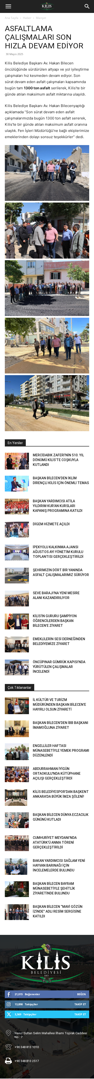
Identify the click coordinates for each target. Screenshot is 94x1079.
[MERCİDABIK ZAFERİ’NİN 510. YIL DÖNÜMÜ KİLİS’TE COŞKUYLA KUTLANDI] (17, 461)
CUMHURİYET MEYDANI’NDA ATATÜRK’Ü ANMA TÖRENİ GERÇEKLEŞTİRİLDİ (55, 842)
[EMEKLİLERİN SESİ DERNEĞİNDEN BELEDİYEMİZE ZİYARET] (17, 645)
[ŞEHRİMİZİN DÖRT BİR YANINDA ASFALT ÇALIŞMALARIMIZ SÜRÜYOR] (17, 576)
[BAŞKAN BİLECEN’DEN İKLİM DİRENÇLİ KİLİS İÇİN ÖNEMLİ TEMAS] (17, 484)
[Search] (87, 6)
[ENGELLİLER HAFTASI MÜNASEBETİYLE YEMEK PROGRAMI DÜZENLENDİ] (17, 751)
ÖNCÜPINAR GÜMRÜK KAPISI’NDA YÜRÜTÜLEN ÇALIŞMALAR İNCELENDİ (59, 666)
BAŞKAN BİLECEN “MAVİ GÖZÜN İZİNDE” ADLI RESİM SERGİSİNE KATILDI (57, 911)
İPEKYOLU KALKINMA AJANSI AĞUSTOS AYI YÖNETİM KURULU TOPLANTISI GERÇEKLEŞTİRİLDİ (58, 552)
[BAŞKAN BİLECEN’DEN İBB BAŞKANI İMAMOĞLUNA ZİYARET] (17, 728)
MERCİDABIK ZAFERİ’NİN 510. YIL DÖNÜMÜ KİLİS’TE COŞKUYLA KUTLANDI (58, 460)
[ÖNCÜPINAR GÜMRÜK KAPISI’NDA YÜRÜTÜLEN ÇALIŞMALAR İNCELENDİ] (17, 668)
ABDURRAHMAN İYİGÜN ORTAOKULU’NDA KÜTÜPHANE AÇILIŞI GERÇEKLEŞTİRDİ (57, 773)
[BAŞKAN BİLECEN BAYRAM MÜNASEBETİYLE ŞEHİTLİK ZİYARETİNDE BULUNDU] (17, 889)
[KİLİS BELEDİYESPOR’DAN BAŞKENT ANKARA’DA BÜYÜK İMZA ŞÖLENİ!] (16, 797)
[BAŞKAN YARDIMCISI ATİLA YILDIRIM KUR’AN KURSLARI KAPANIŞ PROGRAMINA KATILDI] (17, 507)
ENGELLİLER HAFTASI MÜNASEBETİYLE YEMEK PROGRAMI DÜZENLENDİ (61, 750)
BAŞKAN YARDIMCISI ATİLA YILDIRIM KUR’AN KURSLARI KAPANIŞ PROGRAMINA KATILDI (57, 506)
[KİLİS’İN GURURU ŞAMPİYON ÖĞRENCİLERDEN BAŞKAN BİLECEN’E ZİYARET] (17, 622)
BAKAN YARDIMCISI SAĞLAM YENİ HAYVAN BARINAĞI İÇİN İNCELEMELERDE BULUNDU (59, 865)
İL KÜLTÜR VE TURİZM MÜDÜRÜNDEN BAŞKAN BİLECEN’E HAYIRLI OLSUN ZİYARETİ (59, 704)
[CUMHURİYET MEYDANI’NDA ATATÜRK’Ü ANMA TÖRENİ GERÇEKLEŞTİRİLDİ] (17, 843)
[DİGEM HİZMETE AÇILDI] (17, 530)
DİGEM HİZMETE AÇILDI (51, 524)
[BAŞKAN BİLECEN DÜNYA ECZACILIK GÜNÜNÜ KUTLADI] (17, 820)
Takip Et (80, 1004)
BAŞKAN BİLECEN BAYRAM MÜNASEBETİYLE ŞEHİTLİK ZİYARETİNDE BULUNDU (54, 888)
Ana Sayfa (11, 18)
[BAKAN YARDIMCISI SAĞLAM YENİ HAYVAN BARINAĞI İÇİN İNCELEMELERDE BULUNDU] (16, 866)
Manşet (41, 18)
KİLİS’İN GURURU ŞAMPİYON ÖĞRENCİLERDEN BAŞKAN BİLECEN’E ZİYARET (55, 620)
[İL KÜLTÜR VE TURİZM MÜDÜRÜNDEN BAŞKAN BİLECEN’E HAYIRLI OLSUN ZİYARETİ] (17, 705)
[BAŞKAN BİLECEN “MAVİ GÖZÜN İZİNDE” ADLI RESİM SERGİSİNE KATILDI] (17, 912)
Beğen (81, 994)
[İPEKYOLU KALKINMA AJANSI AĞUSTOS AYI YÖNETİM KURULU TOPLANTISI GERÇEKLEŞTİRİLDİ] (17, 553)
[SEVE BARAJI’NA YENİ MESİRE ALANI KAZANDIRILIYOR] (17, 599)
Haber (27, 18)
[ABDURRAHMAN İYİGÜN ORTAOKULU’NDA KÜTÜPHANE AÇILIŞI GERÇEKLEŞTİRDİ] (17, 774)
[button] (8, 6)
